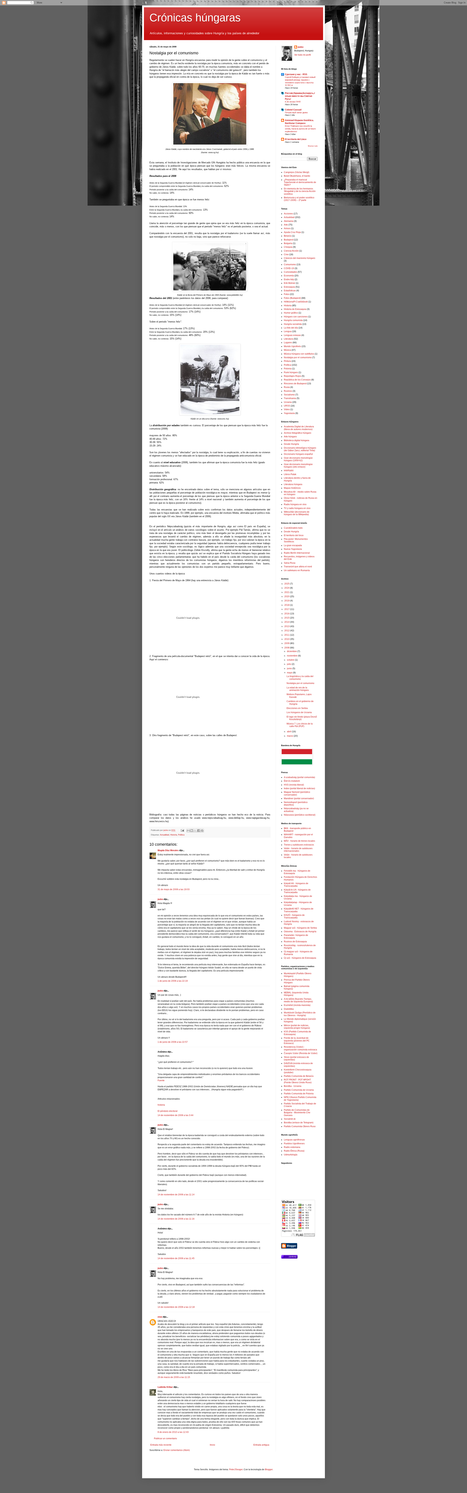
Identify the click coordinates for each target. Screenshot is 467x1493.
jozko (160, 899)
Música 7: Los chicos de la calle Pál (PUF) (300, 725)
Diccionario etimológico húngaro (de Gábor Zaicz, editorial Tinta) (300, 449)
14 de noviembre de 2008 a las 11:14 (176, 1194)
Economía (289, 275)
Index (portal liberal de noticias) (299, 788)
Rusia (287, 387)
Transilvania (290, 398)
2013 (287, 626)
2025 (287, 583)
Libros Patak (290, 474)
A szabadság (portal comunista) (299, 777)
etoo (160, 1317)
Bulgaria (288, 243)
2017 (287, 609)
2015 (287, 618)
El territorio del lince (294, 535)
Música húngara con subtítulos (299, 354)
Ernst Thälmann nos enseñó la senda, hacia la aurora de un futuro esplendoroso (300, 129)
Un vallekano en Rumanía (297, 570)
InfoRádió (289, 470)
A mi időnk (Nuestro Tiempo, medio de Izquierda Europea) (298, 1000)
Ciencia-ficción (291, 251)
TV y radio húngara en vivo (297, 508)
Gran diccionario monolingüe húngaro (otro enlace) (298, 465)
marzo (290, 736)
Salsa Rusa (289, 563)
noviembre (292, 655)
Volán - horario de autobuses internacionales (298, 849)
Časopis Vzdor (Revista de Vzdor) (300, 1053)
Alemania (288, 221)
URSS (287, 406)
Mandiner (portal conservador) (299, 798)
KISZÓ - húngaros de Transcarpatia (294, 916)
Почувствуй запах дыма (296, 112)
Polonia (288, 368)
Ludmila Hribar (165, 1387)
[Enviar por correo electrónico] (188, 830)
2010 (287, 639)
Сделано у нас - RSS (296, 74)
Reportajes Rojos (292, 376)
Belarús (288, 236)
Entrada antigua (261, 1445)
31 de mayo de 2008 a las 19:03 (174, 889)
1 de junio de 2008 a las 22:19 (173, 981)
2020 (287, 596)
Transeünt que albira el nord (298, 566)
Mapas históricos (292, 488)
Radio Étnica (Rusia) (294, 1151)
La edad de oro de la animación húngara (298, 688)
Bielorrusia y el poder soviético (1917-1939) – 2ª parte (299, 198)
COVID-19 (289, 268)
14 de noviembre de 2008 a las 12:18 (176, 1307)
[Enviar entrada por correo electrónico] (182, 830)
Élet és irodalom (292, 781)
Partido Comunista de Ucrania (299, 1090)
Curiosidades (290, 272)
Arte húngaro (290, 436)
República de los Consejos (297, 379)
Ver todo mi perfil (302, 55)
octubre (291, 660)
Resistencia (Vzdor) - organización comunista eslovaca (300, 1048)
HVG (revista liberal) (294, 785)
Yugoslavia (289, 413)
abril (289, 731)
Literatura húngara (293, 484)
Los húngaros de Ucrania (299, 712)
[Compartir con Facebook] (198, 830)
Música (287, 350)
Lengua (288, 331)
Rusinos (288, 391)
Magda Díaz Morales (168, 850)
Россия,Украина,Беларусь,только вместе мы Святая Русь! (300, 96)
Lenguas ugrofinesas (294, 1139)
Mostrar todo (313, 146)
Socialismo (289, 394)
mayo (290, 672)
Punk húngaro (291, 372)
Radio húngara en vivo (295, 504)
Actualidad (164, 835)
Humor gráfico (291, 313)
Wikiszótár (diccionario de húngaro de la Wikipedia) (296, 513)
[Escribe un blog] (192, 830)
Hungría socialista (293, 324)
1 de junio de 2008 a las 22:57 (173, 1042)
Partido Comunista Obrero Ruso (300, 1126)
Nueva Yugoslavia (293, 549)
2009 (287, 643)
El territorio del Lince (295, 139)
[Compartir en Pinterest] (202, 830)
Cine (286, 254)
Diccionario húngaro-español (298, 454)
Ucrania (288, 402)
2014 (287, 622)
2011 (287, 635)
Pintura (287, 361)
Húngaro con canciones (296, 316)
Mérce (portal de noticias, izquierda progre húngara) (297, 1026)
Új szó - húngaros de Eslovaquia (300, 958)
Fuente (161, 1080)
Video (287, 409)
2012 (287, 630)
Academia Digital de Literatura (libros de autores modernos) (299, 427)
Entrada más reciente (160, 1445)
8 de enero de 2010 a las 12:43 (173, 1432)
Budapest (288, 239)
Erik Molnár (289, 283)
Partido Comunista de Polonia (299, 1093)
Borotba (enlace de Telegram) (298, 1122)
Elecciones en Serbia (297, 708)
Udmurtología (290, 1154)
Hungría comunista (293, 320)
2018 (287, 605)
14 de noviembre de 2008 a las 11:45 (176, 1258)
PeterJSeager (236, 1469)
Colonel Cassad (293, 109)
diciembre (292, 651)
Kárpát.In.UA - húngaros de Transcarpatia (297, 891)
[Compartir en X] (195, 830)
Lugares (288, 342)
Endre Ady (289, 279)
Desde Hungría (291, 444)
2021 (287, 592)
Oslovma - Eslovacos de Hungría (300, 931)
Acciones (288, 213)
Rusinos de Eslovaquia (295, 941)
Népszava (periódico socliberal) (299, 815)
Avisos (287, 228)
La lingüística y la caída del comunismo (300, 677)
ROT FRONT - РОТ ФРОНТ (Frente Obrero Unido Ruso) (298, 1081)
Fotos (286, 294)
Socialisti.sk (290, 1119)
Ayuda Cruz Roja (292, 232)
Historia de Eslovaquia (295, 309)
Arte (286, 224)
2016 (287, 613)
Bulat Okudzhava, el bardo (297, 176)
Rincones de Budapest (295, 383)
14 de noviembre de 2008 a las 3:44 (175, 1115)
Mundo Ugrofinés (292, 346)
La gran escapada (293, 545)
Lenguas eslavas (292, 335)
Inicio (212, 1445)
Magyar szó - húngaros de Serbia (300, 928)
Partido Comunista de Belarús (299, 1076)
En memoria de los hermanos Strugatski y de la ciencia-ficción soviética (300, 191)
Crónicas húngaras (195, 17)
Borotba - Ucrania (292, 1086)
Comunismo (290, 264)
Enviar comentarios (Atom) (176, 1450)
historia (161, 1105)
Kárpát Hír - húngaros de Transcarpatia (296, 884)
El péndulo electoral (167, 1111)
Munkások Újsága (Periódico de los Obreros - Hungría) (300, 1013)
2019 (287, 600)
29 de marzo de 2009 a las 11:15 (174, 1377)
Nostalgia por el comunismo (298, 357)
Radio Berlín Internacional (297, 553)
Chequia (288, 247)
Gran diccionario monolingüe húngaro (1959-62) (298, 459)
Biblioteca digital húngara (296, 440)
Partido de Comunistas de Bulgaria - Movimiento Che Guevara (297, 1113)
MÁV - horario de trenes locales (299, 841)
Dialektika (289, 1009)
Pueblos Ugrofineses (294, 1143)
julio (289, 664)
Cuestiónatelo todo (293, 528)
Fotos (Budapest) (292, 298)
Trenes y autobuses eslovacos (299, 844)
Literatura (288, 339)
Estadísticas (290, 290)
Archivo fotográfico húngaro (297, 433)
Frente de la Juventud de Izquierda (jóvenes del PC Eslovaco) (297, 1041)
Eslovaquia (289, 287)
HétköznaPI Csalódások (296, 301)
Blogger (269, 1469)
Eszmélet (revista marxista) (297, 1005)
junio (289, 668)
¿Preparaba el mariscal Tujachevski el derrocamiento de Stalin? (300, 182)
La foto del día (291, 327)
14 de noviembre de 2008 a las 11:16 (176, 1219)
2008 (287, 647)
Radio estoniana (292, 1147)
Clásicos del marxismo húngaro (299, 258)
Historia (173, 835)
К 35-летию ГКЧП (293, 102)
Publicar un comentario (165, 1438)
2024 (287, 588)
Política (181, 835)
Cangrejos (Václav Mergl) (296, 172)
